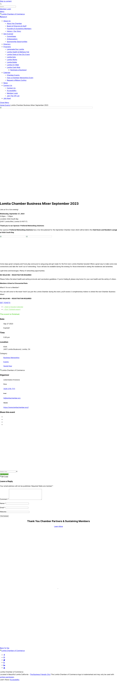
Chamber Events (13, 75)
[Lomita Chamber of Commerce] (12, 14)
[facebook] (4, 655)
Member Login (5, 9)
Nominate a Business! (18, 70)
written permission (7, 677)
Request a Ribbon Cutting (16, 80)
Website (3, 512)
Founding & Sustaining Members (19, 29)
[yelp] (4, 662)
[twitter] (4, 660)
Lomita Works (12, 60)
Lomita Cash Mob (13, 67)
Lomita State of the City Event (18, 54)
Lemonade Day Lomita (15, 49)
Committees (11, 36)
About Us (7, 21)
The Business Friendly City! (40, 674)
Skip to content (6, 1)
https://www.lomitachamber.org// (16, 407)
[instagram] (4, 657)
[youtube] (4, 668)
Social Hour (7, 366)
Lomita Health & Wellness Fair (18, 52)
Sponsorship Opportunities (17, 42)
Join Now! (7, 98)
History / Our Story (14, 31)
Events (7, 105)
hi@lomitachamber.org (11, 398)
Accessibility (11, 91)
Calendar (6, 73)
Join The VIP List (13, 96)
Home (2, 105)
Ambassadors (12, 39)
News (5, 83)
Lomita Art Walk (13, 65)
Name (3, 503)
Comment (4, 499)
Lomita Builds (12, 62)
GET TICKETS (5, 303)
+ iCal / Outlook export (11, 309)
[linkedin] (4, 665)
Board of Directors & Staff (16, 26)
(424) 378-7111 (9, 389)
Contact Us (7, 85)
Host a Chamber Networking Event (20, 78)
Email (2, 508)
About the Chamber (14, 24)
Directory (7, 44)
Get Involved (8, 34)
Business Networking (11, 358)
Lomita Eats (11, 57)
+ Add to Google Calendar (13, 307)
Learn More (58, 526)
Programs (7, 47)
